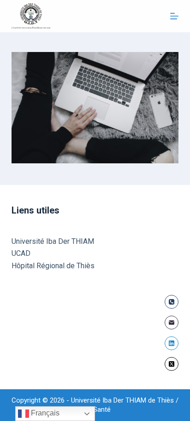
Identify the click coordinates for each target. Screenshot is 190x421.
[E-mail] (171, 322)
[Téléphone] (171, 302)
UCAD (21, 253)
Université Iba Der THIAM (53, 241)
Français (44, 413)
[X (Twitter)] (171, 364)
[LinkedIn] (171, 343)
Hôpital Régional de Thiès (53, 265)
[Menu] (174, 16)
